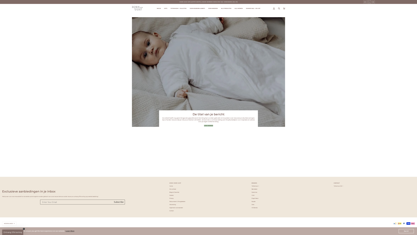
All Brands (254, 207)
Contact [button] (337, 183)
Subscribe (119, 202)
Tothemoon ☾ (255, 186)
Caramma (254, 192)
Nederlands (8, 223)
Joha (253, 204)
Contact (171, 211)
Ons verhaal (172, 189)
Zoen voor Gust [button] (175, 183)
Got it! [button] (406, 231)
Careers (171, 195)
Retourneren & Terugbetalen (177, 201)
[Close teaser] (24, 229)
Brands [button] (254, 183)
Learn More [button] (70, 231)
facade (253, 201)
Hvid (253, 195)
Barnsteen (254, 189)
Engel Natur (255, 198)
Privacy (171, 198)
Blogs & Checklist (174, 192)
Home (171, 186)
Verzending (172, 204)
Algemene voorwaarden (176, 207)
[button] (178, 8)
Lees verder (208, 125)
